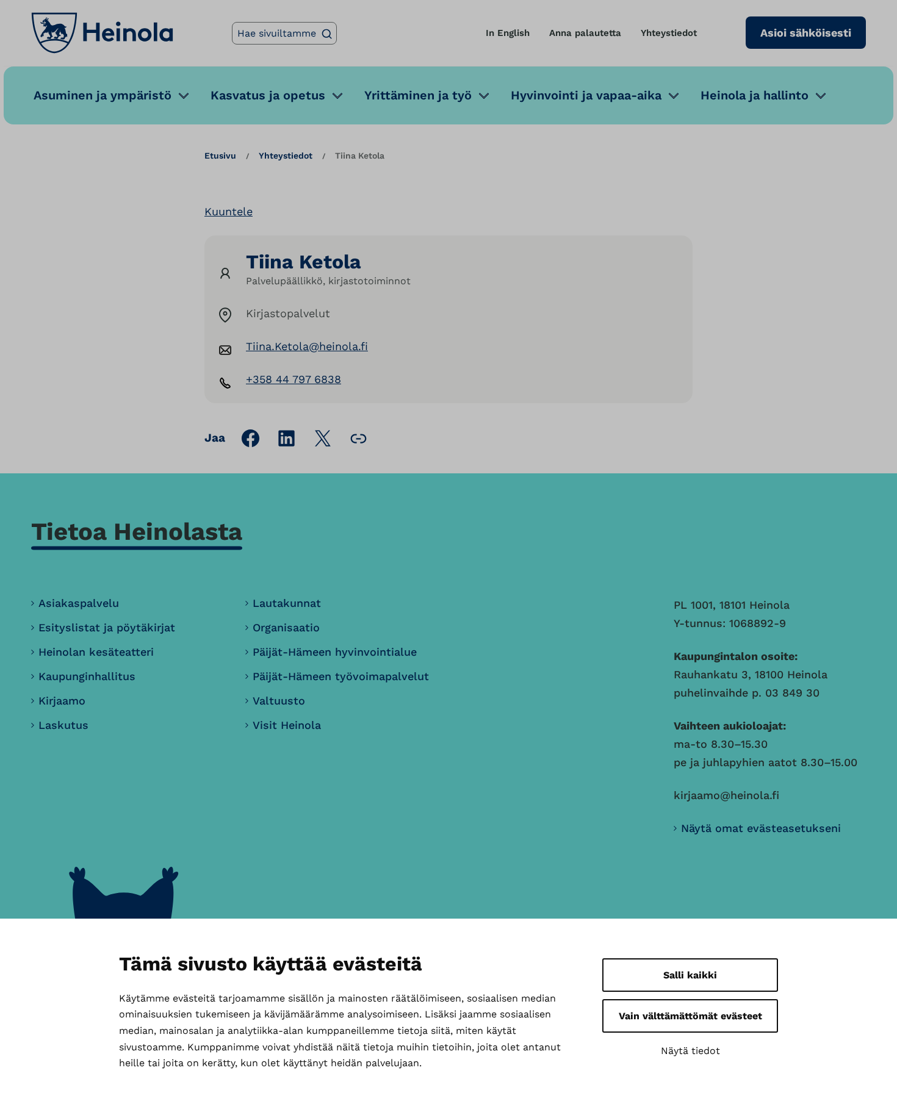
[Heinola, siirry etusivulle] (102, 33)
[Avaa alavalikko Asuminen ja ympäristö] (184, 95)
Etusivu (220, 155)
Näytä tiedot (690, 1050)
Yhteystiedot (669, 32)
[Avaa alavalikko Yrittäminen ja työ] (484, 95)
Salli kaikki (690, 975)
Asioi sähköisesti (805, 32)
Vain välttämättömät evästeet (690, 1016)
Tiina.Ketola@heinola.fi (307, 346)
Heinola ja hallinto (755, 95)
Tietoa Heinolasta (136, 531)
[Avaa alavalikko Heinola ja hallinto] (821, 95)
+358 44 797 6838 (293, 379)
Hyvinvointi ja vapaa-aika (586, 95)
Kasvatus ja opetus (268, 95)
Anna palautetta (585, 32)
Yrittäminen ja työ (418, 95)
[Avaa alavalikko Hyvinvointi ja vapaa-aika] (674, 95)
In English (508, 32)
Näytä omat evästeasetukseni (761, 828)
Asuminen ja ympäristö (102, 95)
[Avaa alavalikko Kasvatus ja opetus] (337, 95)
